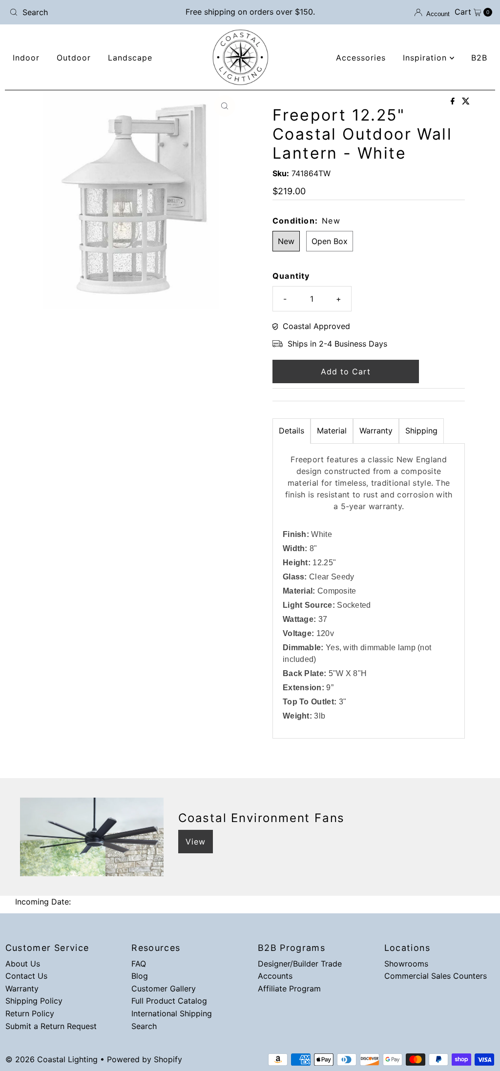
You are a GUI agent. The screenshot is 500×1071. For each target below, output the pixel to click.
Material (332, 430)
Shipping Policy (33, 1001)
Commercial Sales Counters (435, 976)
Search (144, 1026)
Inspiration (426, 57)
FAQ (138, 963)
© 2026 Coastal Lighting (51, 1059)
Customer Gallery (163, 988)
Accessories (361, 57)
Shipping (421, 430)
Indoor (26, 57)
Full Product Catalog (169, 1001)
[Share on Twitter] (466, 101)
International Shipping (171, 1013)
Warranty (376, 430)
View (196, 841)
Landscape (130, 57)
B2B (479, 57)
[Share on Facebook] (454, 101)
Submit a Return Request (51, 1026)
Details (291, 430)
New (286, 241)
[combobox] (84, 12)
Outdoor (74, 57)
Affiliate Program (289, 988)
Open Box (330, 241)
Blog (139, 976)
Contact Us (26, 976)
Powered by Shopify (144, 1059)
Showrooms (406, 963)
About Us (22, 963)
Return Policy (29, 1013)
